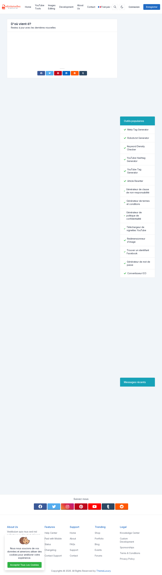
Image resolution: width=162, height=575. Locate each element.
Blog (97, 544)
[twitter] (53, 506)
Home (28, 7)
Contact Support (53, 555)
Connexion (134, 7)
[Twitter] (49, 73)
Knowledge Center (130, 533)
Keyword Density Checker (136, 148)
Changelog (50, 550)
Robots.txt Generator (138, 138)
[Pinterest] (58, 73)
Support (74, 550)
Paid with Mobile (53, 538)
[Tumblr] (83, 73)
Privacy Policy (127, 558)
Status (48, 544)
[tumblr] (108, 506)
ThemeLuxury (103, 570)
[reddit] (121, 506)
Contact (91, 7)
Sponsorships (127, 547)
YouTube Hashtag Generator (136, 159)
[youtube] (94, 506)
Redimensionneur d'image (136, 240)
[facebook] (40, 506)
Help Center (51, 533)
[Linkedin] (66, 73)
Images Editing (52, 7)
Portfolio (99, 538)
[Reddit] (75, 73)
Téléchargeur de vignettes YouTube (136, 229)
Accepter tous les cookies (24, 564)
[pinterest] (81, 506)
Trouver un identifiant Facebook (138, 252)
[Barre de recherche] (115, 7)
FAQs (72, 544)
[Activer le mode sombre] (122, 7)
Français (105, 7)
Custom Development (127, 540)
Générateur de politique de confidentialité (134, 215)
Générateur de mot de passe (138, 263)
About (73, 538)
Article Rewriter (135, 181)
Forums (98, 555)
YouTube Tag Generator (134, 171)
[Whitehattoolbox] (12, 7)
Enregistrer (151, 7)
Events (98, 550)
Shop (97, 533)
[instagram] (67, 506)
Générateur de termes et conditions (138, 202)
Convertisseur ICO (136, 273)
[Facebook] (41, 73)
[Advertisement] (62, 43)
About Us (80, 7)
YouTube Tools (39, 7)
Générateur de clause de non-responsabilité (137, 191)
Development (66, 7)
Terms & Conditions (130, 553)
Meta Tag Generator (138, 129)
